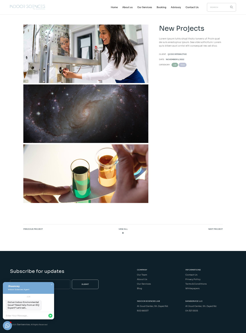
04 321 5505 (191, 310)
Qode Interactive (177, 54)
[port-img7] (85, 173)
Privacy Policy (192, 279)
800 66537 (143, 310)
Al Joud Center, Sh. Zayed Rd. (152, 306)
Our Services (144, 283)
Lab (174, 65)
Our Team (142, 274)
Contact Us (191, 274)
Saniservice (23, 324)
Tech (183, 65)
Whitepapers (192, 288)
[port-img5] (85, 113)
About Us (142, 279)
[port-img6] (85, 54)
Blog (139, 288)
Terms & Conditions (196, 283)
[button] (51, 284)
